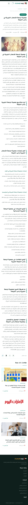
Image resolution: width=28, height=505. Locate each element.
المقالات (25, 476)
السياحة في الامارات (23, 488)
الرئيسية (25, 470)
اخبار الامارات (23, 14)
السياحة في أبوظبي (23, 485)
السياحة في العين (23, 493)
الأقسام (25, 473)
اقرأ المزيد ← (5, 391)
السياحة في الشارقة (23, 490)
